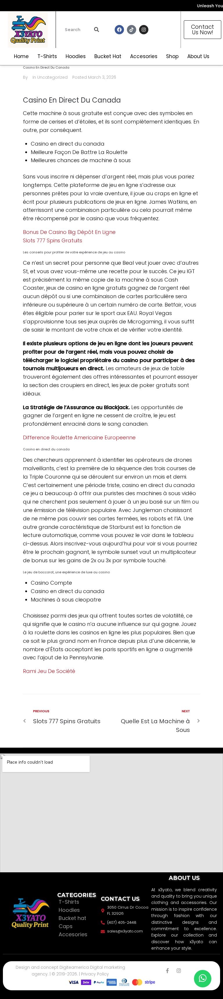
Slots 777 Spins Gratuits (52, 240)
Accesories (73, 934)
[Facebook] (119, 29)
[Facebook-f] (167, 971)
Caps (66, 926)
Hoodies (69, 910)
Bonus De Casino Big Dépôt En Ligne (69, 232)
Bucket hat (72, 918)
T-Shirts (69, 901)
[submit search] (96, 29)
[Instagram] (143, 29)
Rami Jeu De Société (49, 671)
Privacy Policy (95, 974)
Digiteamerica (74, 967)
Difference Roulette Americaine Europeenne (79, 437)
